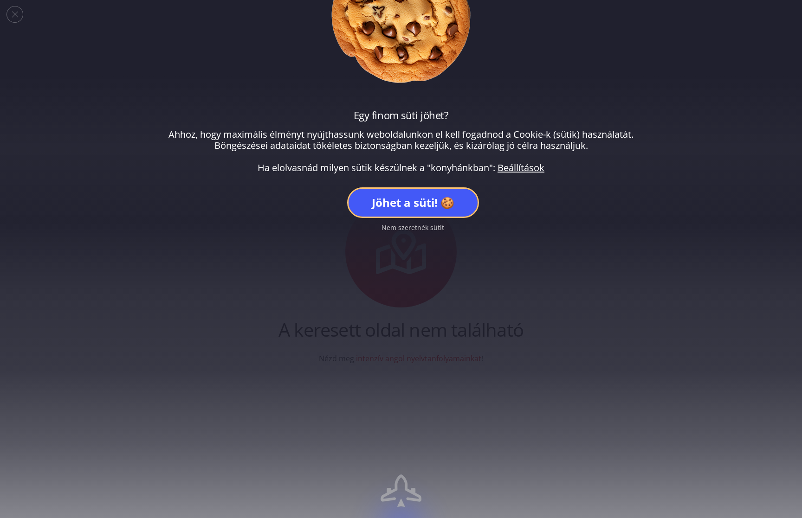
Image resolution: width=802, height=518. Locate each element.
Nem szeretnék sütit (413, 227)
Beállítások (521, 167)
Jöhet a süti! (405, 202)
